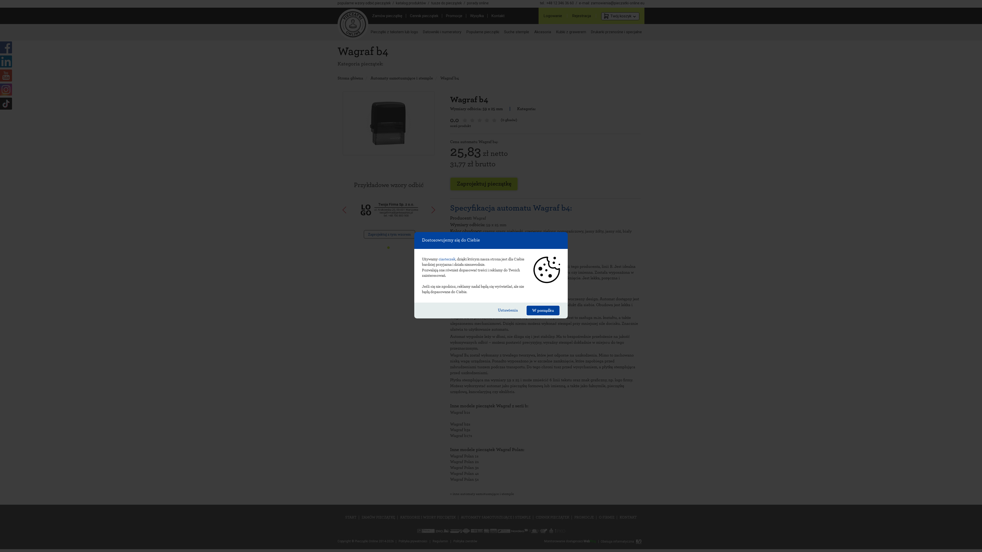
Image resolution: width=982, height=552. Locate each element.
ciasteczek (447, 259)
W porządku (543, 310)
